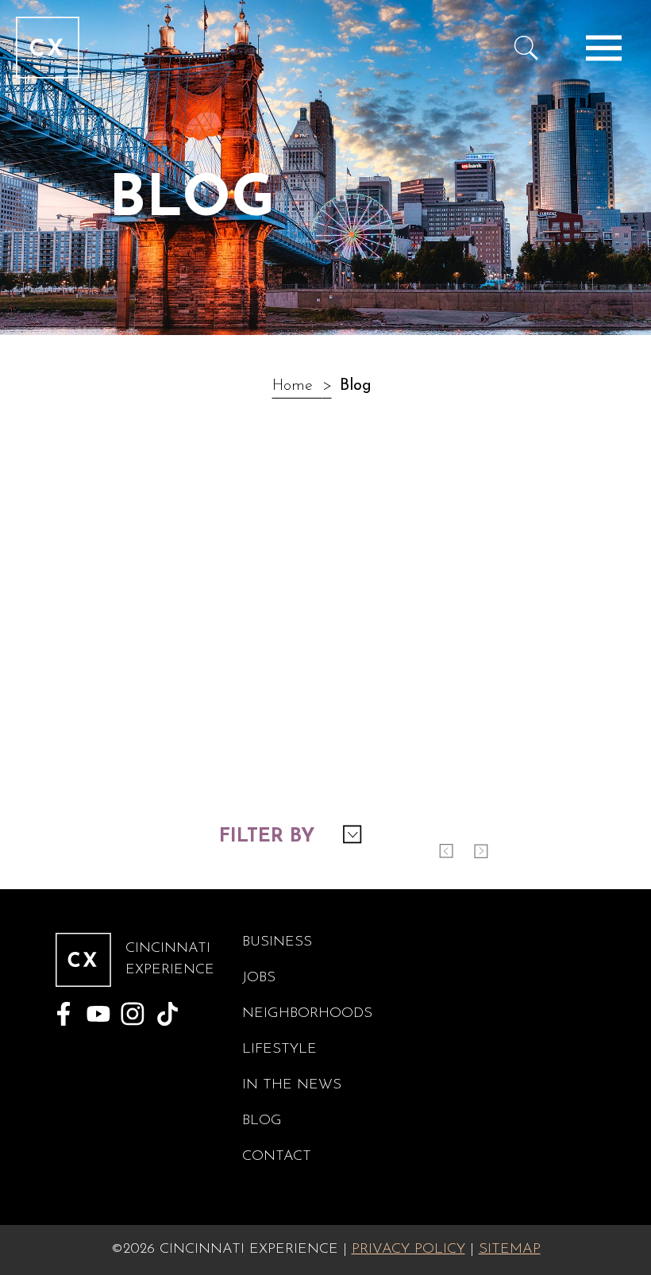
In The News (291, 1085)
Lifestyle (279, 1049)
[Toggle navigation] (603, 47)
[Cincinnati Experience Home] (47, 47)
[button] (290, 836)
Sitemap (510, 1249)
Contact (276, 1157)
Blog (262, 1121)
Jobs (258, 978)
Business (277, 942)
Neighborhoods (307, 1014)
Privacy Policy (408, 1249)
